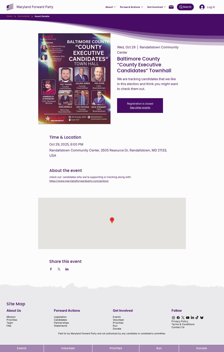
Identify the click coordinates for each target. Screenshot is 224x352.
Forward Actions (67, 311)
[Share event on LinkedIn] (67, 269)
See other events (140, 107)
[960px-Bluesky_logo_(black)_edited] (202, 318)
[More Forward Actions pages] (142, 7)
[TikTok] (197, 318)
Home (9, 16)
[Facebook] (178, 318)
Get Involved (23, 16)
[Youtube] (188, 318)
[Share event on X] (59, 269)
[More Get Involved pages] (164, 7)
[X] (183, 318)
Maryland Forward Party (35, 7)
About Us (14, 311)
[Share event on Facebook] (50, 269)
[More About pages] (115, 7)
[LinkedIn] (192, 318)
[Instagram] (173, 318)
